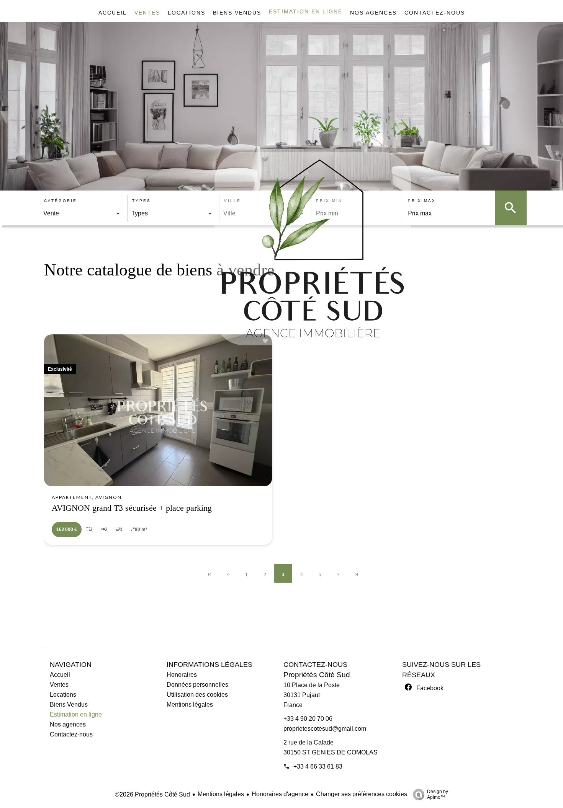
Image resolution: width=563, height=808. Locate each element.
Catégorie (60, 201)
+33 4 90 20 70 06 (307, 718)
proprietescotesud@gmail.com (324, 728)
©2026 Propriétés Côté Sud (152, 794)
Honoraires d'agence (280, 794)
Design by (437, 794)
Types (141, 201)
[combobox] (81, 213)
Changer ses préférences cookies (361, 794)
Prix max (422, 201)
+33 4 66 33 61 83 (317, 766)
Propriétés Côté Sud (316, 675)
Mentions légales (221, 794)
